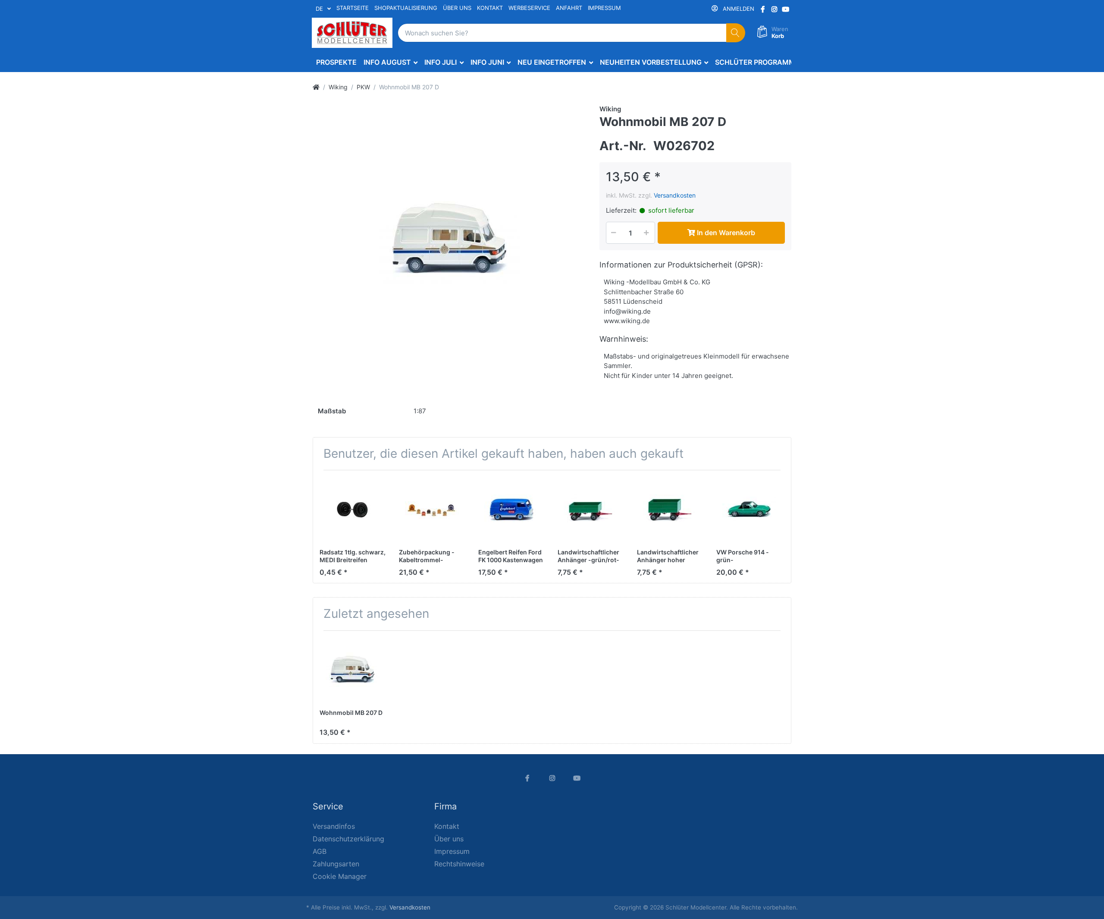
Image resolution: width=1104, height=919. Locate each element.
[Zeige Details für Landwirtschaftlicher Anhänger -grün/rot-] (591, 510)
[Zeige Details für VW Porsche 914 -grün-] (749, 510)
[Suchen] (736, 33)
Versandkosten (675, 195)
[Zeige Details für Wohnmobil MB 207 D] (353, 670)
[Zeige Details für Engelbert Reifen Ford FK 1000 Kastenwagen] (511, 510)
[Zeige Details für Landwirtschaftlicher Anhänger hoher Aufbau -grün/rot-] (670, 510)
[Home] (316, 86)
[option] (449, 241)
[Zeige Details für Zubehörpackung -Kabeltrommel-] (432, 510)
